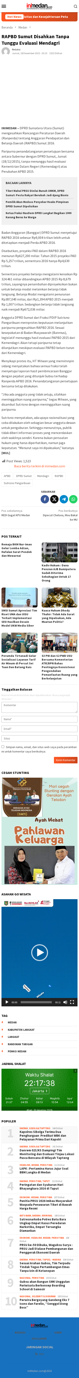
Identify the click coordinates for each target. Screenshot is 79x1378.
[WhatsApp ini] (73, 499)
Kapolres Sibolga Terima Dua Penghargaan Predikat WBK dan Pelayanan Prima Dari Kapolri (43, 1135)
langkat (13, 1037)
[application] (39, 952)
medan (12, 1022)
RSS (41, 1354)
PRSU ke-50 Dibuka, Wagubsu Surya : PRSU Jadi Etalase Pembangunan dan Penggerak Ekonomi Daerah (46, 1248)
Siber (58, 1332)
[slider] (36, 1002)
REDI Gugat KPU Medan (15, 513)
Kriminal (47, 1215)
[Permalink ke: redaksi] (5, 51)
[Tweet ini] (54, 499)
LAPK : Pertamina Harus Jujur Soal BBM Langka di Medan (44, 1170)
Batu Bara (25, 1215)
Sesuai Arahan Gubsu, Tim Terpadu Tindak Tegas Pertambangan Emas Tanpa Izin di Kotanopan (45, 1267)
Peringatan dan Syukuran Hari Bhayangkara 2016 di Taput (41, 1186)
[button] (39, 952)
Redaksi (20, 1332)
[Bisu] (65, 1002)
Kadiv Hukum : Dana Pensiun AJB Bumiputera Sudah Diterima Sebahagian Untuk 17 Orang (59, 572)
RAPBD (59, 476)
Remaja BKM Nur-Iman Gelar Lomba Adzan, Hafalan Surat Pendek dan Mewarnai (16, 550)
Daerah (24, 1128)
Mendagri (43, 476)
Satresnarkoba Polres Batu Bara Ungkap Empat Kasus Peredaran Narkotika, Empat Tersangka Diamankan (43, 1225)
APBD (7, 476)
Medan (35, 1165)
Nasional (25, 1277)
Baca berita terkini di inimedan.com (39, 466)
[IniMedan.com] (39, 6)
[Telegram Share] (64, 499)
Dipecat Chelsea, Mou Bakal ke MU (60, 515)
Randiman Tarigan (20, 1044)
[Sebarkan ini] (45, 499)
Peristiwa (46, 1165)
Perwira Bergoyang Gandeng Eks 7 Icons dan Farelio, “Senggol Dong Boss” (44, 1303)
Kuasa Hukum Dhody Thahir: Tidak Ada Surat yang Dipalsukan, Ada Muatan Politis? (58, 616)
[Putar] (7, 1002)
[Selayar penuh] (72, 1002)
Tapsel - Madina (51, 1259)
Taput (46, 1181)
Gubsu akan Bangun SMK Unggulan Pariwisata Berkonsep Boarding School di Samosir (45, 1285)
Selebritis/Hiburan (44, 1296)
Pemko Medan (17, 1051)
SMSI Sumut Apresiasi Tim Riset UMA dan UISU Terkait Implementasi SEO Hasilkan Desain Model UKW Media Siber (19, 618)
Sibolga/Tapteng (39, 1128)
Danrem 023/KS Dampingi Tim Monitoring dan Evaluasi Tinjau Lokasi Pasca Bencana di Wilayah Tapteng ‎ (47, 1154)
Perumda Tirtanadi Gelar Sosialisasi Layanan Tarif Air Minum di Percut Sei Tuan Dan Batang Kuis (18, 661)
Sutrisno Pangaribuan (17, 483)
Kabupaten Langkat (21, 1030)
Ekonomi (25, 1197)
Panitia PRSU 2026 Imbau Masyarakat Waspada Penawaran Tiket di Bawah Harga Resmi (46, 1204)
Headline (25, 1165)
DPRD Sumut (24, 476)
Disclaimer (39, 1338)
